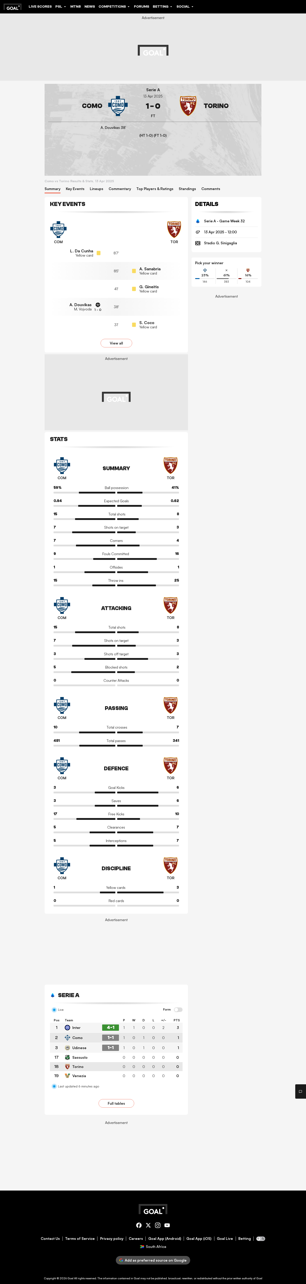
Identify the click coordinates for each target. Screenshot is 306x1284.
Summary (52, 189)
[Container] (88, 106)
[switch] (178, 1009)
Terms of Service (80, 1238)
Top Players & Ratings (154, 189)
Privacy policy (111, 1238)
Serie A (153, 89)
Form (167, 1009)
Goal (70, 1278)
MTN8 (75, 6)
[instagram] (157, 1226)
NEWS (89, 6)
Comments (210, 189)
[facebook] (138, 1226)
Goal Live (225, 1238)
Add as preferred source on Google (156, 1260)
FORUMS (141, 6)
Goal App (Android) (164, 1238)
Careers (136, 1238)
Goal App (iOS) (198, 1238)
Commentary (120, 189)
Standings (187, 189)
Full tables (116, 1103)
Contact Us (50, 1238)
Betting (244, 1238)
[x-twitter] (148, 1226)
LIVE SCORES (40, 6)
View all (116, 343)
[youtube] (167, 1226)
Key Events (75, 189)
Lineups (96, 189)
